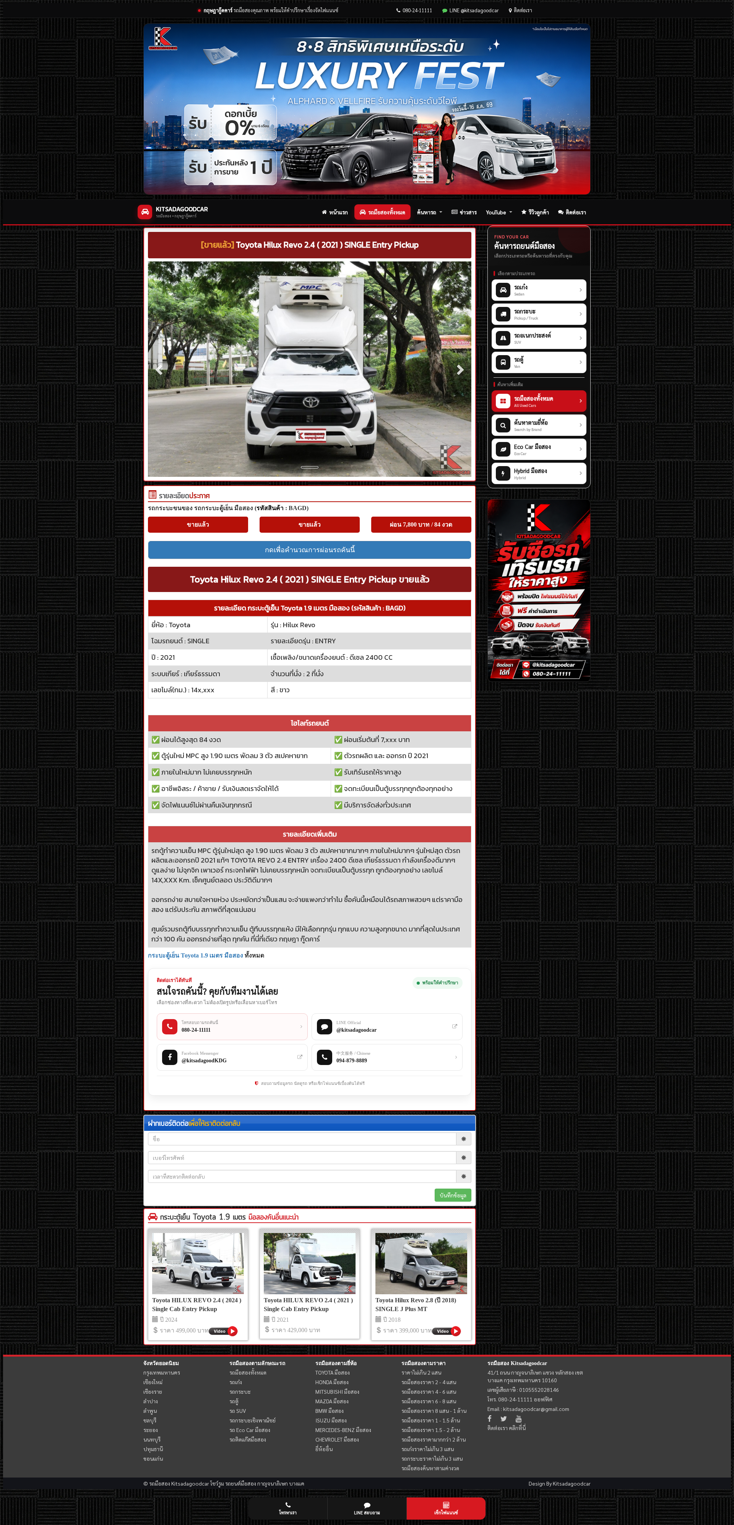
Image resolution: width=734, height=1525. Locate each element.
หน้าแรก (338, 212)
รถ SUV (237, 1410)
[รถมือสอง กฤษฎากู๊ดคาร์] (367, 109)
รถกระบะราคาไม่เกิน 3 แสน (432, 1458)
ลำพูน (150, 1410)
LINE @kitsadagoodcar (474, 10)
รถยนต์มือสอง (240, 1483)
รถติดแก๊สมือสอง (247, 1439)
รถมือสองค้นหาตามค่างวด (430, 1468)
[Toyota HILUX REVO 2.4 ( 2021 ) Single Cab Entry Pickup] (310, 1263)
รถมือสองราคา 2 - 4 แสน (428, 1381)
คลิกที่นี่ (517, 1427)
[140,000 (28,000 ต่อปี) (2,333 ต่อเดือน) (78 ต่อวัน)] (152, 496)
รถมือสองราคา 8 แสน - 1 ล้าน (433, 1410)
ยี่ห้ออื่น (324, 1448)
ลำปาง (150, 1401)
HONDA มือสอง (332, 1381)
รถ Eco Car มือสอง (249, 1429)
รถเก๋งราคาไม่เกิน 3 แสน (427, 1448)
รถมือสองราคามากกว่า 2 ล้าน (433, 1439)
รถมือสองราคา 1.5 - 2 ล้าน (430, 1429)
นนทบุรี (152, 1439)
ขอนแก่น (153, 1458)
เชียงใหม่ (152, 1381)
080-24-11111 (417, 10)
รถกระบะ (240, 1391)
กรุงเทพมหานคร (161, 1372)
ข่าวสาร (468, 212)
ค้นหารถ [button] (426, 212)
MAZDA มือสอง (332, 1401)
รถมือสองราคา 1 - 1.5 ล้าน (430, 1420)
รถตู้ (234, 1401)
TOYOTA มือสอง (332, 1372)
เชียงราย (152, 1391)
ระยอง (150, 1429)
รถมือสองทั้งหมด (386, 212)
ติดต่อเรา (523, 10)
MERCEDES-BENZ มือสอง (343, 1429)
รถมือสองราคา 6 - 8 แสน (428, 1401)
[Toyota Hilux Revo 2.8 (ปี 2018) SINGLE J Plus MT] (421, 1263)
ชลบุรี (149, 1420)
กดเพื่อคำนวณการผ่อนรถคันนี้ (310, 550)
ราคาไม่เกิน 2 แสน (421, 1372)
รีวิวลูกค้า (539, 212)
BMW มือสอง (329, 1410)
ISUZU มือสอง (331, 1420)
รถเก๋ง (235, 1381)
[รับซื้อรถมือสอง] (539, 590)
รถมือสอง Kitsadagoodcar (517, 1363)
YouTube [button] (496, 212)
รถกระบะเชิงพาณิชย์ (252, 1420)
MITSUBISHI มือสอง (337, 1391)
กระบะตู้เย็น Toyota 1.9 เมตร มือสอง (195, 955)
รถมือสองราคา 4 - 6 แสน (428, 1391)
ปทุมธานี (153, 1448)
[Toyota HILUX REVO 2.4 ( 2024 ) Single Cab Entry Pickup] (198, 1263)
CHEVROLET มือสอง (337, 1439)
